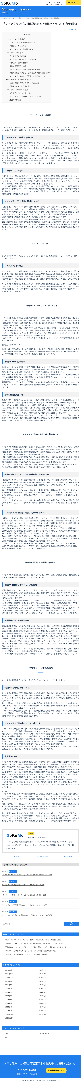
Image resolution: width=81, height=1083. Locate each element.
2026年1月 (42, 970)
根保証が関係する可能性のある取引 (19, 79)
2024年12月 (9, 992)
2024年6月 (9, 1003)
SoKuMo (4, 18)
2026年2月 (9, 970)
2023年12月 (9, 1014)
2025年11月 (42, 974)
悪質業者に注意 (15, 100)
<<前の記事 (16, 856)
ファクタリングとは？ (14, 53)
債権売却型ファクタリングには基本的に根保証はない (29, 73)
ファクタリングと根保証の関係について (24, 49)
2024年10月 (9, 996)
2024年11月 (42, 992)
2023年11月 (42, 1014)
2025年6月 (9, 985)
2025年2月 (9, 988)
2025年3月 (42, 985)
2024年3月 (42, 1007)
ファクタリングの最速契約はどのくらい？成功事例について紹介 (23, 885)
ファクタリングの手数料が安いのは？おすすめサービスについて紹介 (24, 905)
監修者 (31, 833)
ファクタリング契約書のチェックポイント (25, 96)
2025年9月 (42, 977)
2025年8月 (9, 981)
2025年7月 (42, 981)
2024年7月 (42, 999)
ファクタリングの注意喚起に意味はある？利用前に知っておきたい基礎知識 (27, 915)
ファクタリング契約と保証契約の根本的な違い (24, 69)
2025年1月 (42, 988)
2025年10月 (9, 977)
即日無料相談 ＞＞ (56, 1070)
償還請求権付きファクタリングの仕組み (24, 83)
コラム (7, 1034)
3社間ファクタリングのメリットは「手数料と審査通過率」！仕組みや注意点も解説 (33, 940)
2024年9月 (42, 996)
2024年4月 (9, 1007)
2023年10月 (9, 1018)
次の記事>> (68, 856)
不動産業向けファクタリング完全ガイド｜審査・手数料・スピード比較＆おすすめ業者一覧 (35, 947)
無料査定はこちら (73, 2)
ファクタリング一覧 (15, 18)
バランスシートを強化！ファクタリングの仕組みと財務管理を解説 (24, 895)
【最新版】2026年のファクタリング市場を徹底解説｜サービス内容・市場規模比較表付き (35, 943)
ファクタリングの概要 (17, 56)
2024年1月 (42, 1010)
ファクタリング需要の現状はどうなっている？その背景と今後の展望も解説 (27, 875)
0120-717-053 (53, 2)
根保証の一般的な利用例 (18, 63)
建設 (6, 1037)
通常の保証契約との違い (18, 66)
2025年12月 (9, 974)
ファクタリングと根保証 (15, 39)
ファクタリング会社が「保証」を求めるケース (27, 76)
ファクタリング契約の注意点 (17, 90)
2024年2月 (9, 1010)
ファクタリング (44, 1034)
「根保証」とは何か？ (17, 46)
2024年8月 (9, 999)
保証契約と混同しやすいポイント (22, 93)
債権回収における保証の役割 (20, 86)
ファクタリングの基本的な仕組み (22, 42)
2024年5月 (42, 1003)
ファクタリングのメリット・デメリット (21, 59)
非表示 (28, 34)
